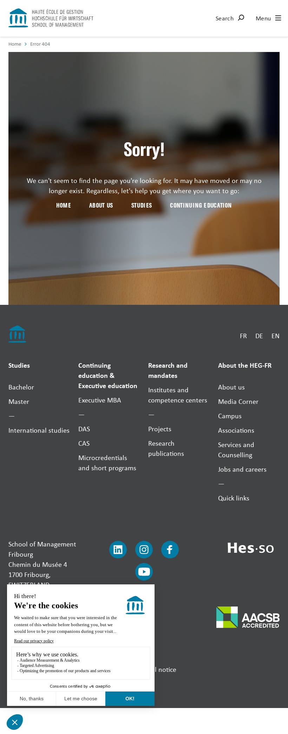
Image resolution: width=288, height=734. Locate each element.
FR (243, 335)
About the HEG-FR (244, 365)
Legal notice (159, 669)
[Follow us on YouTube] (144, 572)
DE (259, 335)
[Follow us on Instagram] (144, 549)
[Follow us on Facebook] (170, 549)
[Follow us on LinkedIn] (118, 549)
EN (275, 335)
